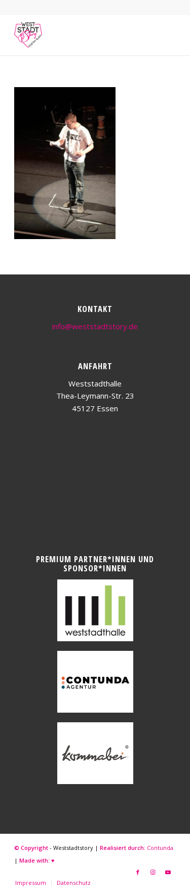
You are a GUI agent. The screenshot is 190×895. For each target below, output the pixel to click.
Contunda (160, 847)
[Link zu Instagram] (153, 872)
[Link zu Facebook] (137, 872)
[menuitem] (30, 882)
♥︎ (53, 860)
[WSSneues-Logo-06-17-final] (78, 35)
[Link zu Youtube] (168, 872)
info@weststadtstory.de (95, 326)
